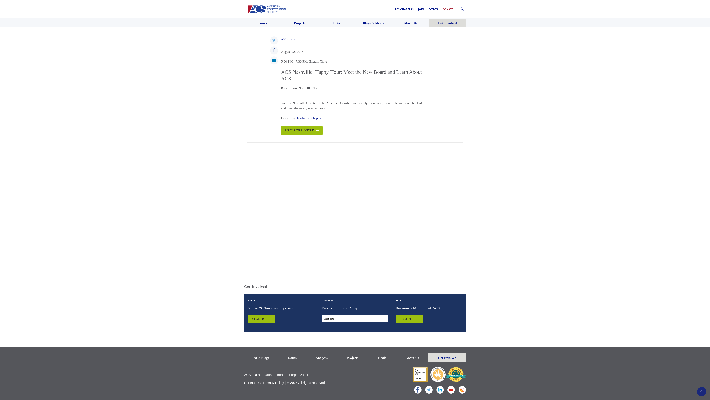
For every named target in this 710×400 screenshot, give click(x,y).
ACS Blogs (261, 358)
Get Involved (447, 358)
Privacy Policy (273, 383)
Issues (292, 358)
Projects (352, 358)
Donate (447, 9)
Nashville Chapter (311, 118)
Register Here (299, 130)
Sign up (259, 318)
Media (381, 358)
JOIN (407, 318)
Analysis (322, 358)
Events (433, 9)
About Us (412, 358)
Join (421, 9)
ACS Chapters (404, 9)
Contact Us (252, 383)
